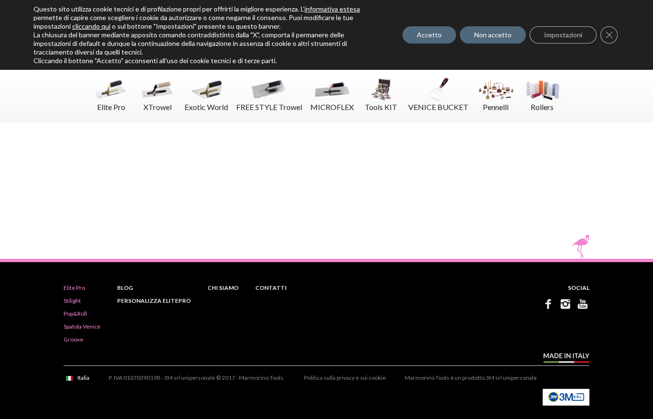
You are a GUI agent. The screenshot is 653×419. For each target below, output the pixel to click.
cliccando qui (91, 26)
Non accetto (493, 35)
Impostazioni (563, 35)
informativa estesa (332, 9)
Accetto (429, 35)
